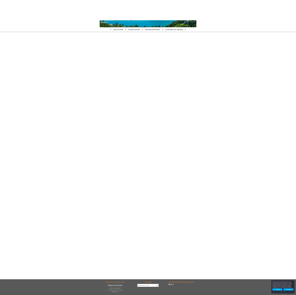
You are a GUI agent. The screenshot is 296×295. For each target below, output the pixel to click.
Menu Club (142, 80)
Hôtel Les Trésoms (124, 80)
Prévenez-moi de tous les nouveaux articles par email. (124, 266)
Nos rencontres (134, 29)
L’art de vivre (118, 29)
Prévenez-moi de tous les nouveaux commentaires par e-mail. (126, 264)
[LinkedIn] (173, 284)
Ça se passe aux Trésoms (174, 29)
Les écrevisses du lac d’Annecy (154, 204)
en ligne (127, 138)
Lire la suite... (111, 217)
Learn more (283, 291)
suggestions (128, 154)
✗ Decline (288, 289)
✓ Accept (277, 289)
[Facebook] (169, 284)
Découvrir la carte (138, 150)
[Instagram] (171, 284)
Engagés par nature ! (152, 29)
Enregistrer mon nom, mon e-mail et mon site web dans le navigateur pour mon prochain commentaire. (133, 256)
